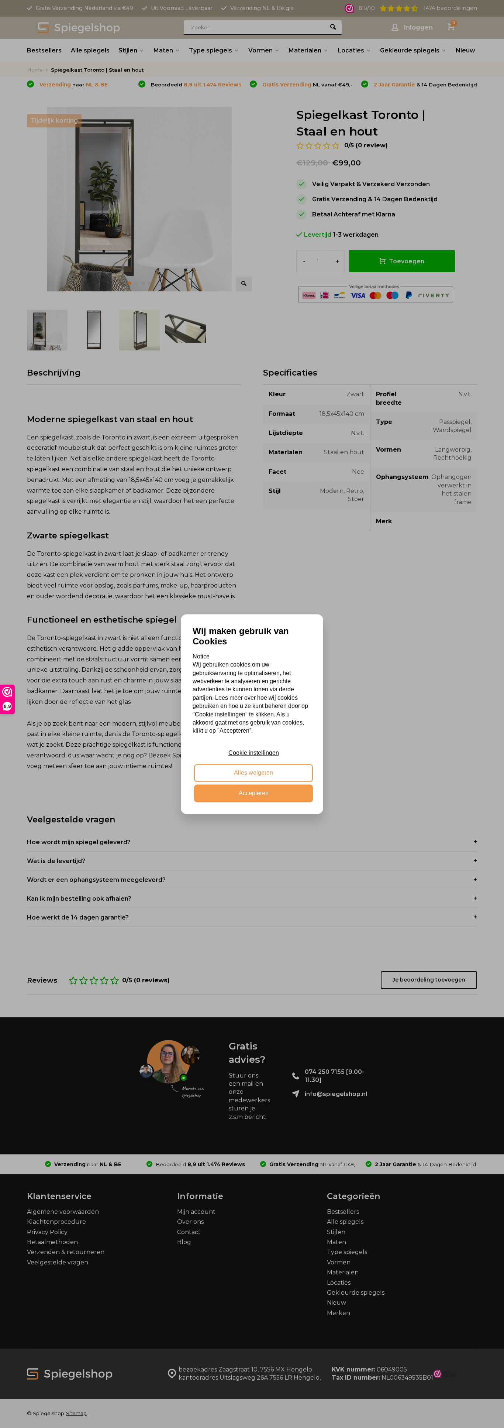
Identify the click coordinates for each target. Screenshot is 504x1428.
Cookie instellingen (253, 753)
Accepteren (254, 793)
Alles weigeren (253, 773)
